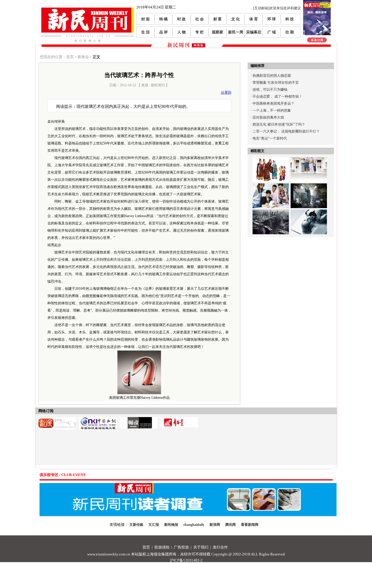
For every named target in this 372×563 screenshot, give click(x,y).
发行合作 (220, 547)
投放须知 (161, 547)
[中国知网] (98, 419)
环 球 (271, 19)
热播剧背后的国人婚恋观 (272, 76)
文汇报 (154, 525)
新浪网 (215, 525)
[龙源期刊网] (57, 419)
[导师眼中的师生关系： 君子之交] (271, 187)
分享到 (226, 92)
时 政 (181, 19)
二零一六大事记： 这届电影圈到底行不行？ (286, 131)
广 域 (271, 32)
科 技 (289, 19)
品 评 (163, 32)
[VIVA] (139, 419)
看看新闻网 (249, 525)
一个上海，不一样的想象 (272, 110)
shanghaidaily (193, 525)
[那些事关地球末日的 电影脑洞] (271, 213)
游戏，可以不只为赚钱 (270, 89)
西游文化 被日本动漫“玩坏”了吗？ (279, 124)
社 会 (199, 19)
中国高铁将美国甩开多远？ (273, 103)
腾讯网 (230, 525)
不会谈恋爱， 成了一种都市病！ (277, 96)
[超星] (179, 419)
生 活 (145, 32)
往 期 (289, 32)
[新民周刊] (87, 10)
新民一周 (235, 32)
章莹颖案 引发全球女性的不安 (276, 83)
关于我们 (200, 547)
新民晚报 (171, 525)
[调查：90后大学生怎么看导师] (309, 161)
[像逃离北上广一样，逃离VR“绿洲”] (309, 187)
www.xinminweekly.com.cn (108, 554)
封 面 (145, 19)
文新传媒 (136, 525)
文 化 (235, 19)
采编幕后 (253, 32)
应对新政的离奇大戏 (268, 117)
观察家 (217, 32)
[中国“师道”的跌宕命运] (271, 161)
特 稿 (163, 19)
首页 (146, 547)
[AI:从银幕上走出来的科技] (309, 213)
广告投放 (181, 547)
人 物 (181, 32)
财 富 (217, 19)
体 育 (253, 19)
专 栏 (199, 32)
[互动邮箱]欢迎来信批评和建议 (277, 8)
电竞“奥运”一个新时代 (270, 138)
